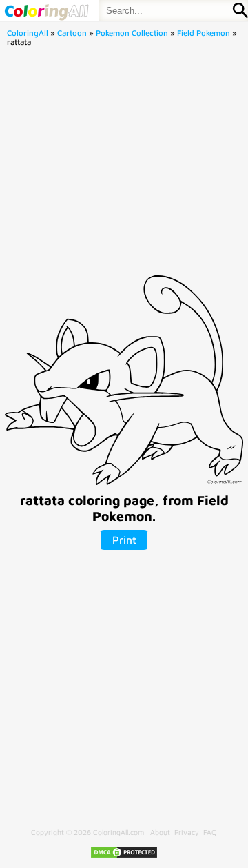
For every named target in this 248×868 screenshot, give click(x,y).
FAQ (210, 832)
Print (124, 539)
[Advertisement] (124, 164)
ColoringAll (27, 32)
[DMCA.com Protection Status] (124, 856)
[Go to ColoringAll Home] (46, 10)
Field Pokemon (203, 32)
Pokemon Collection (132, 32)
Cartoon (72, 32)
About (160, 832)
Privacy (186, 832)
